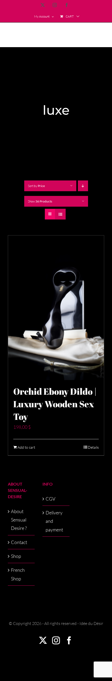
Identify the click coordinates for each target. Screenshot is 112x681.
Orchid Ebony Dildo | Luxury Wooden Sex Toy (55, 403)
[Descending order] (83, 185)
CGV (50, 499)
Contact (19, 542)
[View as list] (60, 214)
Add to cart (26, 447)
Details (93, 447)
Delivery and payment (54, 521)
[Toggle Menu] (100, 34)
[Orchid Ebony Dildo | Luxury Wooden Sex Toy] (56, 307)
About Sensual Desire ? (19, 519)
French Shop (18, 574)
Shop (16, 556)
